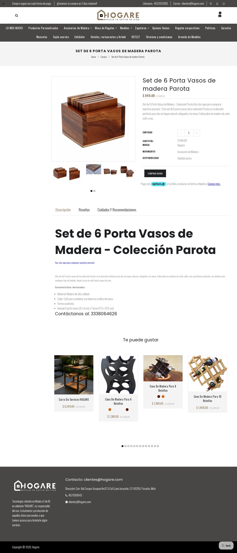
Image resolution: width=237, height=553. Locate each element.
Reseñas (84, 209)
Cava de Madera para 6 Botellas (118, 401)
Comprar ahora (155, 173)
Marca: (146, 145)
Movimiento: (149, 151)
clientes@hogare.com (193, 3)
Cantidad (147, 132)
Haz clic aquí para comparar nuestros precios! (74, 262)
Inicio (93, 56)
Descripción (63, 209)
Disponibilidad (151, 158)
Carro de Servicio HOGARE (74, 399)
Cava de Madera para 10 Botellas (208, 398)
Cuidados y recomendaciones (117, 209)
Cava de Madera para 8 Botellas (163, 388)
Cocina (104, 56)
